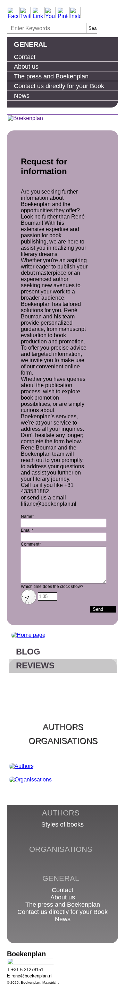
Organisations (63, 740)
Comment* (31, 544)
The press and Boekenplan (51, 76)
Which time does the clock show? (52, 586)
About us (26, 66)
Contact (24, 56)
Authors (63, 727)
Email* (27, 530)
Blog (28, 651)
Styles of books (62, 824)
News (22, 95)
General (30, 44)
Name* (27, 516)
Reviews (35, 665)
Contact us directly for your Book (59, 86)
